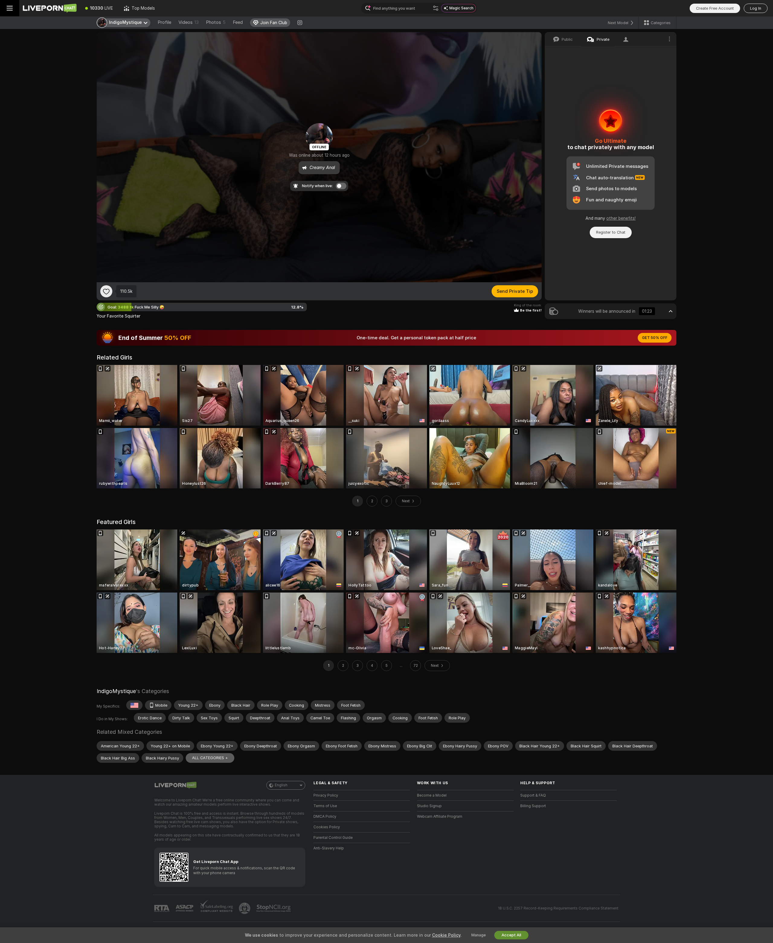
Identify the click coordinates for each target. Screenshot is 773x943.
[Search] (435, 8)
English (281, 785)
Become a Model (432, 795)
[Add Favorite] (106, 291)
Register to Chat (610, 232)
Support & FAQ (533, 795)
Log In (755, 8)
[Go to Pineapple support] (245, 908)
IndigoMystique (116, 691)
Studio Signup (429, 806)
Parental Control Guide (333, 838)
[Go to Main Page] (49, 8)
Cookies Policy (326, 827)
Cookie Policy (446, 935)
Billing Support (533, 806)
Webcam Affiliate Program (439, 816)
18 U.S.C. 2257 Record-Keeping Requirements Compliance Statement (558, 908)
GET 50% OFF (654, 338)
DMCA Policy (324, 816)
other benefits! (621, 218)
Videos (188, 22)
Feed (238, 22)
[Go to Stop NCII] (274, 908)
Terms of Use (325, 806)
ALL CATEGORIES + (210, 758)
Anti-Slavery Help (328, 848)
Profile (164, 22)
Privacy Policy (325, 795)
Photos (216, 22)
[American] (134, 705)
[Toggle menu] (9, 8)
